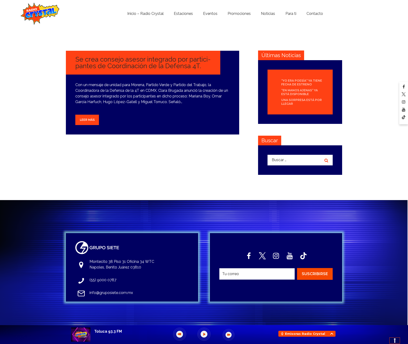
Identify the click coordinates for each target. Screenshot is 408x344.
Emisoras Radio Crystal (305, 334)
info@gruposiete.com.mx (111, 292)
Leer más (87, 120)
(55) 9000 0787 (102, 280)
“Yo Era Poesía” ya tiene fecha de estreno (301, 82)
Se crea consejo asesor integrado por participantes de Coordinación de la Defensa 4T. (143, 62)
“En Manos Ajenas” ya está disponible (299, 92)
